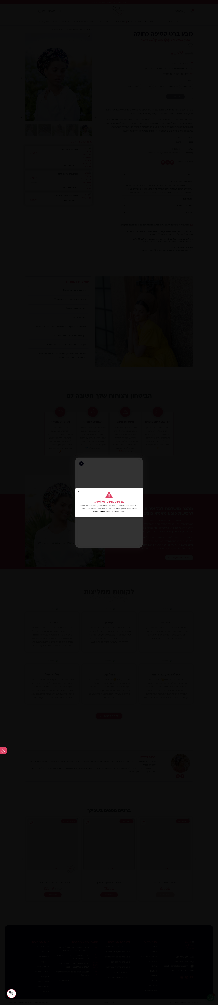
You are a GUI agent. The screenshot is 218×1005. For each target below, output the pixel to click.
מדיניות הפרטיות (98, 512)
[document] (109, 502)
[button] (3, 750)
